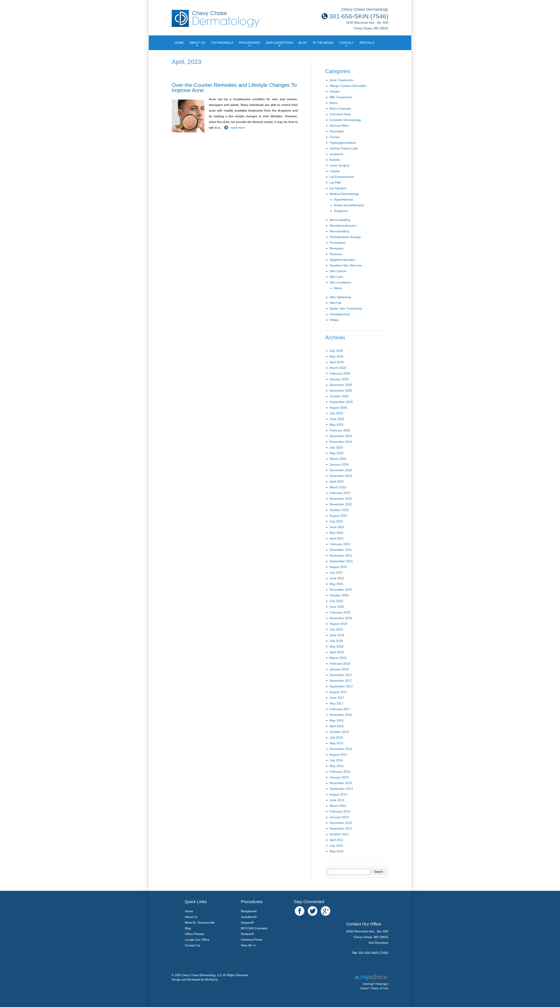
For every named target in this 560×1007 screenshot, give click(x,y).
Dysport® (247, 922)
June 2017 (337, 697)
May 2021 (336, 584)
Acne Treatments (341, 80)
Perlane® (247, 934)
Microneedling (339, 231)
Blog (303, 42)
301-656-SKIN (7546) (373, 952)
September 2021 (341, 561)
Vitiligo (334, 320)
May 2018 (336, 646)
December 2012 (341, 823)
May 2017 (336, 703)
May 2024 (336, 453)
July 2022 (336, 521)
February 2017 (340, 709)
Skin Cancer (338, 271)
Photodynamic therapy (345, 237)
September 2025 (341, 402)
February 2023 (340, 493)
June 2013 (337, 800)
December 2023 (341, 470)
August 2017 (338, 692)
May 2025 (336, 424)
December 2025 (341, 385)
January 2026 (339, 379)
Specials (366, 42)
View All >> (248, 945)
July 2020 (336, 601)
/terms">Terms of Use (374, 988)
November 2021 (341, 555)
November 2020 (341, 589)
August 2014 (338, 754)
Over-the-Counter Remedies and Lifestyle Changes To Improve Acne (234, 87)
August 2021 (338, 567)
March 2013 (338, 805)
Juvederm (336, 154)
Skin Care (336, 276)
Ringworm (341, 211)
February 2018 (340, 663)
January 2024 (339, 464)
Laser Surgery (339, 165)
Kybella (335, 159)
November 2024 (341, 441)
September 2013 (341, 788)
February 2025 (340, 430)
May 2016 (336, 720)
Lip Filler (335, 182)
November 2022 (341, 504)
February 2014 (340, 771)
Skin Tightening (340, 297)
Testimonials (222, 42)
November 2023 (341, 476)
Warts (338, 288)
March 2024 (338, 459)
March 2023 (338, 487)
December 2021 (341, 550)
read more (237, 127)
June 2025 (337, 419)
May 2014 (336, 766)
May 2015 (336, 743)
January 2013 (339, 817)
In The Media (323, 42)
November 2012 (341, 828)
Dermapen (337, 131)
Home (179, 42)
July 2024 (336, 447)
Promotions (337, 242)
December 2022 (341, 498)
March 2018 (338, 658)
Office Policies (194, 934)
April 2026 (337, 362)
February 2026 (340, 373)
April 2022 (337, 538)
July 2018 (336, 641)
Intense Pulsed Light (344, 148)
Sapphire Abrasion (342, 259)
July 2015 (336, 737)
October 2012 (339, 834)
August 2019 (338, 623)
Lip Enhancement (342, 177)
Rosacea (336, 254)
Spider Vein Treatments (346, 308)
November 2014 (341, 749)
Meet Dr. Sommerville (200, 922)
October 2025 (339, 396)
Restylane (336, 248)
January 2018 (339, 669)
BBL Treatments (341, 97)
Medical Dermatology (344, 194)
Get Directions (378, 942)
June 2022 (337, 527)
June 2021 (337, 578)
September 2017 (341, 686)
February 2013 (340, 811)
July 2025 (336, 413)
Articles (335, 91)
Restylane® (249, 911)
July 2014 (336, 760)
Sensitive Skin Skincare (346, 265)
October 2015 (339, 732)
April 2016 (337, 726)
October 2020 (339, 595)
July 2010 (336, 845)
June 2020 (337, 606)
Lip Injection (338, 188)
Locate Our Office (197, 939)
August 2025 (338, 407)
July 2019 (336, 629)
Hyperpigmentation (343, 142)
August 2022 (338, 515)
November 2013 (341, 783)
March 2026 (338, 368)
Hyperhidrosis (343, 199)
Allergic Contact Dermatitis (348, 86)
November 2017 (341, 680)
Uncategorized (340, 314)
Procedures (249, 42)
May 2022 (336, 532)
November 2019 (341, 618)
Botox (334, 103)
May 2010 (336, 851)
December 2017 (341, 675)
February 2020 (340, 612)
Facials (335, 137)
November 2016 (341, 714)
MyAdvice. (212, 979)
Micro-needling (340, 220)
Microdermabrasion (343, 225)
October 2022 (339, 510)
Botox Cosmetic (340, 108)
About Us (197, 42)
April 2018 (337, 652)
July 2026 (336, 350)
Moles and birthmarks (349, 205)
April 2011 (336, 840)
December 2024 (341, 436)
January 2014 (339, 777)
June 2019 (337, 635)
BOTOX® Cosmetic (254, 928)
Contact (346, 42)
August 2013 (338, 794)
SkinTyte (335, 303)
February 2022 (340, 544)
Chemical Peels (340, 114)
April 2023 (337, 481)
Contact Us (192, 945)
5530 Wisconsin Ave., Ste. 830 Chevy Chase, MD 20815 (367, 22)
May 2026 (336, 356)
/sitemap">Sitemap (374, 984)
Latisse (335, 171)
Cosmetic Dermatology (345, 120)
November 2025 (341, 390)
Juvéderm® (249, 917)
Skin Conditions (279, 42)
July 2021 (336, 572)
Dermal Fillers (339, 125)
